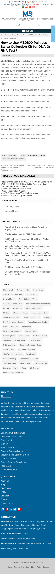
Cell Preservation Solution (13, 322)
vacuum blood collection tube (38, 304)
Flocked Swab (30, 331)
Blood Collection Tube (28, 299)
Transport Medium (9, 458)
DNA (5, 327)
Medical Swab (25, 363)
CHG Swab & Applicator (12, 436)
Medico (6, 313)
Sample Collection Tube (12, 294)
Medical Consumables (12, 331)
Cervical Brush (9, 299)
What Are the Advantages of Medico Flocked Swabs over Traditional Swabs (12, 168)
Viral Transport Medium (12, 354)
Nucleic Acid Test (40, 336)
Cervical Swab (35, 340)
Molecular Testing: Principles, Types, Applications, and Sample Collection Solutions (27, 247)
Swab (23, 368)
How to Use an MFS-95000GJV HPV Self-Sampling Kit (27, 182)
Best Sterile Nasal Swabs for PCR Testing (24, 267)
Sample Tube (31, 294)
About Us (5, 481)
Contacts (5, 496)
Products (17, 567)
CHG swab (34, 368)
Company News (10, 35)
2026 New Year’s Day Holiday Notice (19, 195)
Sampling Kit (6, 440)
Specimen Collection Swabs (14, 340)
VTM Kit (47, 317)
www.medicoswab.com (17, 534)
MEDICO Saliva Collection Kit (14, 61)
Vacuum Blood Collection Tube (15, 455)
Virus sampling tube (32, 317)
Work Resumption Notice (13, 191)
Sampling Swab (9, 363)
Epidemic (14, 327)
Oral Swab (26, 327)
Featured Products (9, 470)
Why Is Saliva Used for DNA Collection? (23, 234)
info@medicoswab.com (38, 2)
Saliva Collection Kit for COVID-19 (33, 155)
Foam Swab (38, 290)
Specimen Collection (26, 350)
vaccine (6, 308)
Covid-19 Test (8, 350)
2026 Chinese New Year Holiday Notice (20, 193)
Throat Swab (24, 336)
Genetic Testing (9, 359)
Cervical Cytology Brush (12, 451)
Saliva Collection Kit (9, 155)
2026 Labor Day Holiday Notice (16, 189)
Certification (6, 488)
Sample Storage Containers (13, 462)
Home (10, 567)
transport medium (10, 368)
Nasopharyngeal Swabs (37, 322)
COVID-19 (17, 308)
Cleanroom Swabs (20, 313)
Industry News (11, 211)
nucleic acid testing (39, 313)
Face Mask (6, 466)
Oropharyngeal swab (11, 317)
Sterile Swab (8, 290)
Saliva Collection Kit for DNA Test (13, 159)
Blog (3, 485)
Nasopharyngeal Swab (29, 359)
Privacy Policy (7, 503)
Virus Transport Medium (13, 372)
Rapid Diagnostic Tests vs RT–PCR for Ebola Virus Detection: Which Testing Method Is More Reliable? (28, 254)
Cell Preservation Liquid (12, 304)
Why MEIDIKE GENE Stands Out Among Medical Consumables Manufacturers (24, 185)
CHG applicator (9, 345)
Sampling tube (9, 336)
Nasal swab (30, 354)
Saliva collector (23, 290)
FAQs (3, 492)
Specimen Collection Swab (30, 345)
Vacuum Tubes (41, 363)
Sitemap (4, 499)
